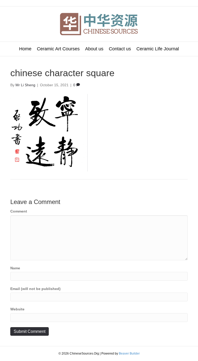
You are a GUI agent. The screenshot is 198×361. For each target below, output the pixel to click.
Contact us (120, 48)
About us (94, 48)
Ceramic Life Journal (157, 48)
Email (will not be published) (35, 289)
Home (25, 48)
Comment (18, 211)
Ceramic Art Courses (58, 48)
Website (17, 309)
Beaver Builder (129, 353)
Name (15, 268)
